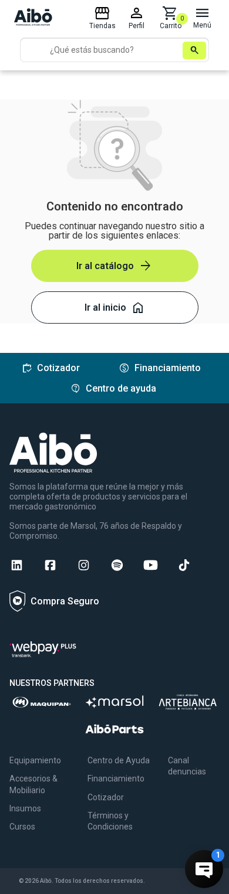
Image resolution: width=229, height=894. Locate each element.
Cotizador (105, 797)
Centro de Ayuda (118, 760)
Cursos (22, 826)
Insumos (25, 808)
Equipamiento (35, 760)
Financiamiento (115, 778)
